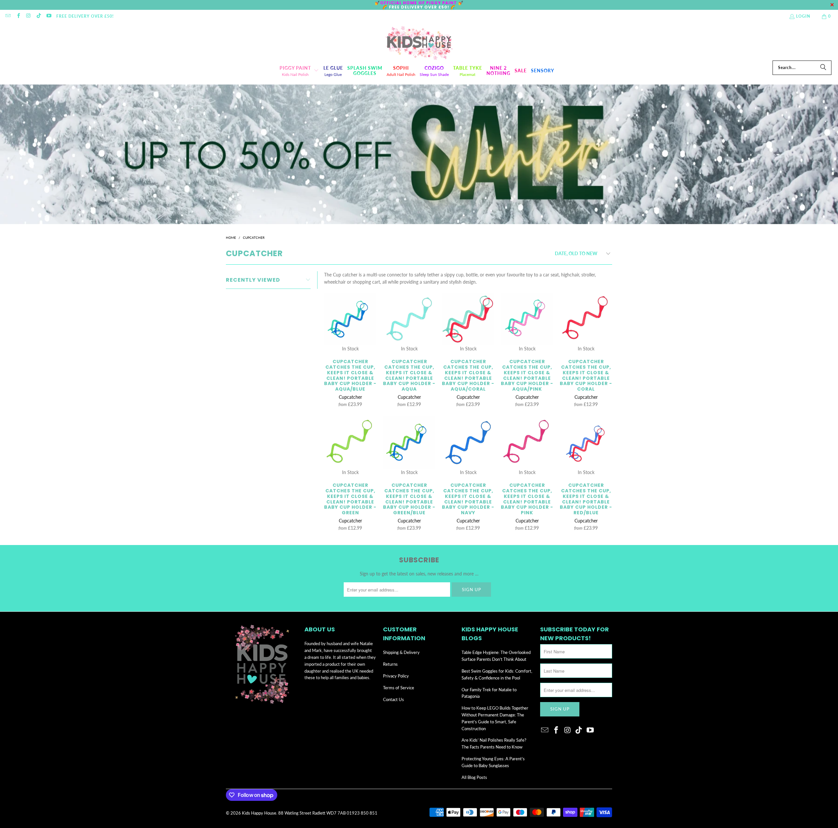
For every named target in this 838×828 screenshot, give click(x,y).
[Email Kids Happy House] (7, 16)
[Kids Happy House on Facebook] (18, 16)
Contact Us (393, 699)
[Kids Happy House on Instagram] (28, 16)
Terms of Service (398, 687)
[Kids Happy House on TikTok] (38, 16)
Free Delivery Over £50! (85, 16)
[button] (299, 71)
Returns (390, 664)
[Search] (823, 68)
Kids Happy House (259, 813)
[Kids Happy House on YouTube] (48, 16)
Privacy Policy (396, 675)
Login (803, 16)
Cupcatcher (350, 397)
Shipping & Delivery (401, 652)
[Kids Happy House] (419, 43)
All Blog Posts (474, 777)
